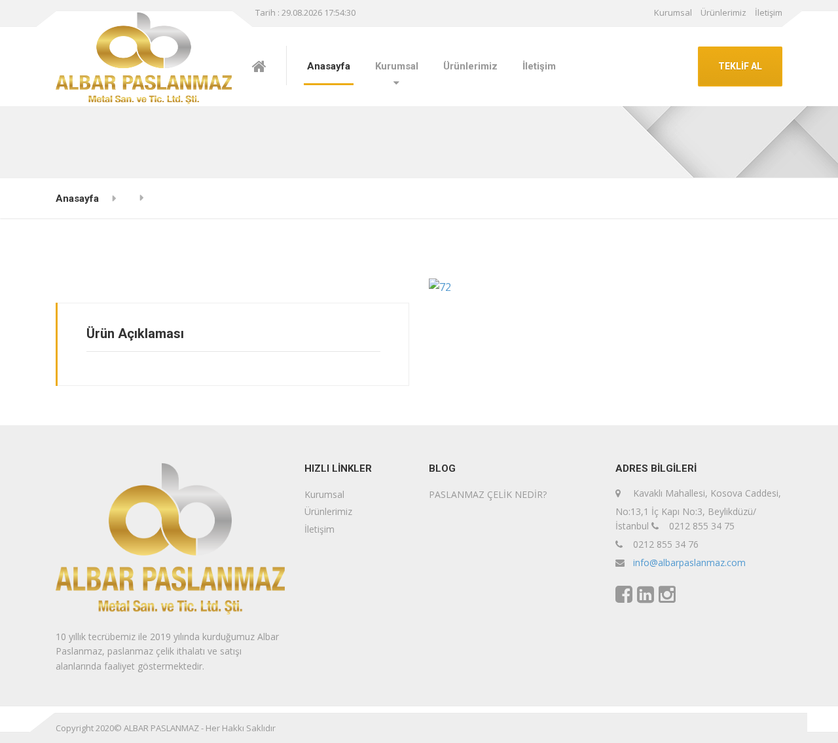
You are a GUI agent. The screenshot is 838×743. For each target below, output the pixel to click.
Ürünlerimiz (723, 12)
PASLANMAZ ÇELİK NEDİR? (488, 494)
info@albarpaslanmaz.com (689, 562)
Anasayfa (328, 66)
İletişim (768, 12)
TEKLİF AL (740, 66)
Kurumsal (673, 12)
